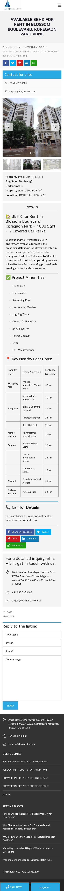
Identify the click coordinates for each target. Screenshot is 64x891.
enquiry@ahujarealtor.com (22, 91)
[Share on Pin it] (20, 63)
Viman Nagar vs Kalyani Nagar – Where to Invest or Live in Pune (28, 850)
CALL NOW (15, 887)
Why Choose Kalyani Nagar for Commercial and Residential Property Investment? (26, 827)
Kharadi (6, 794)
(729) (35, 47)
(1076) (11, 47)
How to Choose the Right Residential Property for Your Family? (27, 815)
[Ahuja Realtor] (10, 5)
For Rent (24, 181)
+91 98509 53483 (17, 82)
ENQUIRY (44, 887)
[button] (55, 127)
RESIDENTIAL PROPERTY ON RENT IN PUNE (25, 761)
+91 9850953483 (22, 592)
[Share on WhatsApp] (34, 63)
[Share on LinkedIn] (27, 63)
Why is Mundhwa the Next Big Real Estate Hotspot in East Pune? (29, 838)
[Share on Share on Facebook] (6, 63)
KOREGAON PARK (31, 195)
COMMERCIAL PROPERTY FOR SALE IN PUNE (26, 786)
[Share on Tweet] (13, 63)
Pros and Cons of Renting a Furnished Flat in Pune (27, 859)
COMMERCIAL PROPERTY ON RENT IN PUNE (25, 778)
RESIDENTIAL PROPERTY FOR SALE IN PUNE (25, 769)
